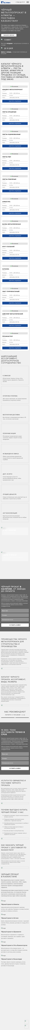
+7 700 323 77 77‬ (20, 2)
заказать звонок (8, 35)
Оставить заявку (15, 625)
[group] (8, 717)
